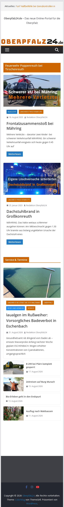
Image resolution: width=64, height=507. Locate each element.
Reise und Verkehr (15, 308)
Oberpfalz (48, 303)
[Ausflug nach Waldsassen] (13, 413)
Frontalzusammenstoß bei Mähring (30, 126)
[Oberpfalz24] (32, 40)
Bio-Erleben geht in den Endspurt (23, 396)
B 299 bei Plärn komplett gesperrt (39, 365)
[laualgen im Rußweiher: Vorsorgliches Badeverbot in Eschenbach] (32, 283)
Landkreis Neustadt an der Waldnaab (23, 303)
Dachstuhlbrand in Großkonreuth (23, 214)
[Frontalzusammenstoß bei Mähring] (32, 91)
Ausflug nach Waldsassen (39, 411)
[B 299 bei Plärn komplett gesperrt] (13, 367)
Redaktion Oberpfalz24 (37, 117)
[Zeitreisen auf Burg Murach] (13, 384)
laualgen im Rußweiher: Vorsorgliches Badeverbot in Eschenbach (31, 320)
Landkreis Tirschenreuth (31, 112)
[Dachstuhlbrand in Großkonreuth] (32, 179)
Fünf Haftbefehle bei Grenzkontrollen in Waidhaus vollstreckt (35, 8)
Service (31, 308)
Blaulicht (12, 112)
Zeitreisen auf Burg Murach (40, 381)
